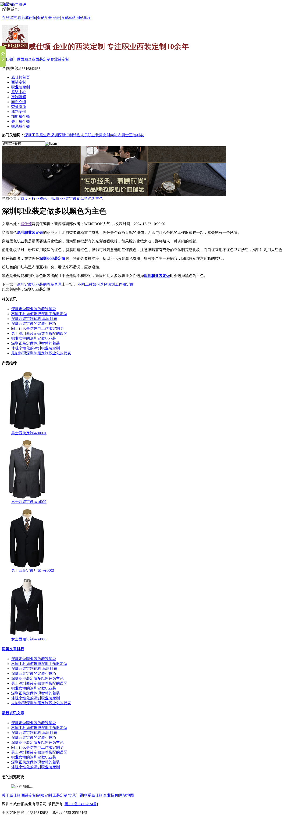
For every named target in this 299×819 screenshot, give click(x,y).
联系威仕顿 (93, 795)
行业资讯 (39, 199)
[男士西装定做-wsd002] (27, 498)
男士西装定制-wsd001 (28, 433)
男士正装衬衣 (132, 135)
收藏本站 (68, 18)
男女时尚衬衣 (110, 135)
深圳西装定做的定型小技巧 (33, 324)
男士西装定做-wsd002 (28, 502)
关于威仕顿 (11, 795)
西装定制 (28, 795)
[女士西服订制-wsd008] (27, 636)
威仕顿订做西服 (15, 59)
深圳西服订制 (61, 135)
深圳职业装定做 (30, 232)
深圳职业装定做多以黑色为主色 (76, 199)
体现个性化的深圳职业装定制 (35, 348)
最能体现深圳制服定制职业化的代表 (41, 353)
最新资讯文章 (13, 713)
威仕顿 (26, 224)
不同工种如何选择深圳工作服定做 (105, 284)
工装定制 (60, 795)
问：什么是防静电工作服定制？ (37, 328)
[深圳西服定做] (114, 195)
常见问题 (75, 795)
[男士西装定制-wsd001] (27, 429)
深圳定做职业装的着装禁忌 (39, 284)
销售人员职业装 (86, 135)
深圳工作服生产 (37, 135)
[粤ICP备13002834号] (81, 804)
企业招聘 (110, 795)
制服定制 (44, 795)
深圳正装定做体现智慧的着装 (35, 343)
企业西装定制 (39, 59)
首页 (24, 199)
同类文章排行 (13, 649)
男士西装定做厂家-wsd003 (32, 570)
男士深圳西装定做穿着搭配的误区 (39, 333)
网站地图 (83, 18)
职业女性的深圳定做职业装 (33, 338)
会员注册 (44, 18)
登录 (56, 18)
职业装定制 (59, 59)
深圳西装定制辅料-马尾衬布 (34, 319)
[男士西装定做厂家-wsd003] (27, 567)
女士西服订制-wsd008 (28, 639)
